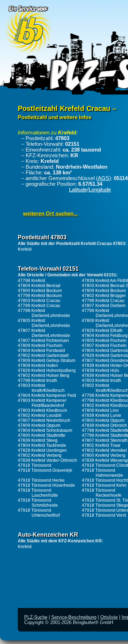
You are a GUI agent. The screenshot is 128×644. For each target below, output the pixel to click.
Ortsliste (109, 617)
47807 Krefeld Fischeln (104, 345)
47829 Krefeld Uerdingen (42, 450)
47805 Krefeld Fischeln (104, 340)
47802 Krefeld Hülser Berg (43, 375)
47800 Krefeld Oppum (103, 420)
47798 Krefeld (31, 280)
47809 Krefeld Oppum (39, 425)
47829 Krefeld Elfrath (102, 330)
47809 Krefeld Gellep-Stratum (46, 360)
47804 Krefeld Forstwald (41, 350)
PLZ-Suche (35, 617)
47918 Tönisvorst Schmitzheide (38, 503)
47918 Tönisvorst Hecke (41, 480)
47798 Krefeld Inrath (37, 380)
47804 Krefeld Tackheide (42, 445)
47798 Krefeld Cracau (103, 300)
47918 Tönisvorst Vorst (104, 515)
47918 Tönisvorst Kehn (104, 485)
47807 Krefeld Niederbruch (44, 420)
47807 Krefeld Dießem (104, 305)
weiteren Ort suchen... (50, 213)
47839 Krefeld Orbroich (104, 425)
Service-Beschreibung (73, 617)
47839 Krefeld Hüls (100, 370)
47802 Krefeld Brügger (104, 295)
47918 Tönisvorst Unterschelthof (39, 513)
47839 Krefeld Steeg (38, 440)
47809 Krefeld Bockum (104, 290)
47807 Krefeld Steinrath (105, 440)
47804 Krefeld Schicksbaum (45, 430)
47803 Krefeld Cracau (39, 300)
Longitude (100, 190)
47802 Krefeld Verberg (40, 455)
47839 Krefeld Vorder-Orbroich (47, 460)
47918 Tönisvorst (34, 465)
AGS (103, 178)
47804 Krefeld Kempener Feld (47, 395)
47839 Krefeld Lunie (101, 415)
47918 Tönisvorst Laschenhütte (38, 493)
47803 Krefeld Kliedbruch (42, 410)
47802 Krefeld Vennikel (104, 450)
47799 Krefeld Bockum (40, 295)
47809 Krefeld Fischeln (40, 345)
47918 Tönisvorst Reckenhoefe (102, 493)
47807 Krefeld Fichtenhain (43, 340)
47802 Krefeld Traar (101, 445)
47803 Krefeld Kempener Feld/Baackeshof (42, 403)
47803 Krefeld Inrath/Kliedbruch (41, 388)
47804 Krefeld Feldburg (105, 335)
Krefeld (25, 249)
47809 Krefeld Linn (100, 410)
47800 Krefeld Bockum (40, 290)
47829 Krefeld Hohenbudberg (47, 370)
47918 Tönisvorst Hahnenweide (102, 473)
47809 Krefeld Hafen (38, 365)
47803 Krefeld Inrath (101, 380)
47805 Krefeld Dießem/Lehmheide (44, 323)
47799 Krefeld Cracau (39, 305)
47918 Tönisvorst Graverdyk (45, 470)
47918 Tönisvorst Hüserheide (46, 485)
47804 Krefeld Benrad (39, 285)
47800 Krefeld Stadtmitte (41, 435)
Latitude (78, 190)
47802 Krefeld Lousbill (40, 415)
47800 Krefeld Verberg (104, 455)
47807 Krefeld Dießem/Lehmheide (44, 333)
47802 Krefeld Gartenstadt (43, 355)
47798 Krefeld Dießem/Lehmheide (44, 313)
